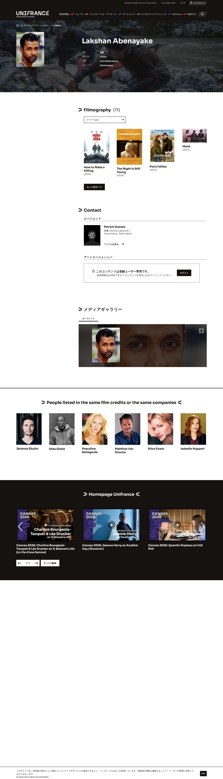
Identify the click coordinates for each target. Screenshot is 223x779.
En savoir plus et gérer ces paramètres (32, 777)
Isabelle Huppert (193, 448)
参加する (192, 14)
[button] (201, 331)
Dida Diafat (57, 449)
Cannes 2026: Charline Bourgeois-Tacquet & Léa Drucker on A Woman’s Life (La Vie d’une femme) (42, 549)
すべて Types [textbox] (93, 119)
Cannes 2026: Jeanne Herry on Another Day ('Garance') (107, 547)
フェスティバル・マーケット (103, 14)
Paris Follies (158, 166)
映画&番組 (64, 14)
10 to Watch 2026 (168, 3)
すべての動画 (50, 563)
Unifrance (177, 14)
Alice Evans (156, 448)
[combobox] (105, 120)
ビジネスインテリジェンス (153, 14)
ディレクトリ (129, 14)
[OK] (203, 773)
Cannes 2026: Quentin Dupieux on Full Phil (172, 547)
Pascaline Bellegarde (90, 450)
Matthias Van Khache (124, 450)
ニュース (79, 14)
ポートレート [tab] (88, 318)
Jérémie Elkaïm (27, 448)
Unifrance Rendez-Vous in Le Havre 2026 (140, 3)
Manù (186, 146)
